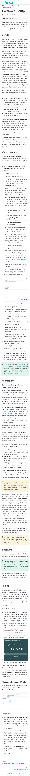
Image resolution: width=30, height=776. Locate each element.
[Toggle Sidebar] (3, 2)
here (23, 620)
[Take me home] (10, 2)
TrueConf (6, 14)
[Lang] (19, 2)
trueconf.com (22, 773)
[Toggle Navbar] (27, 2)
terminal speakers (7, 413)
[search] (24, 2)
